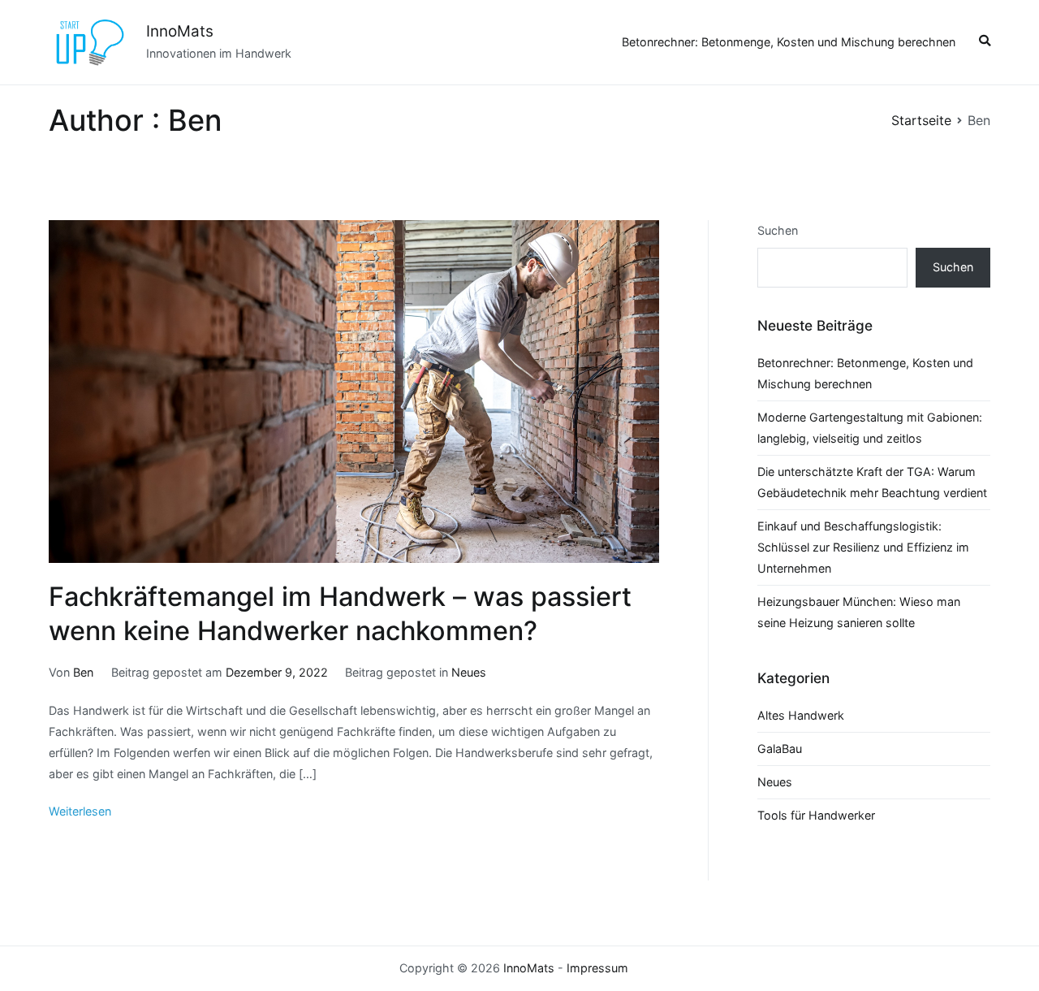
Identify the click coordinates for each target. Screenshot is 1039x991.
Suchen (777, 230)
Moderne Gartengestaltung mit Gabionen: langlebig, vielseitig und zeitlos (869, 427)
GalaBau (779, 748)
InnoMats (179, 31)
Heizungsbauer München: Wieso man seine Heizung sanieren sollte (858, 612)
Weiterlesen (80, 811)
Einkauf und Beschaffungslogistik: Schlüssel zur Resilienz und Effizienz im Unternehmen (863, 547)
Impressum (597, 968)
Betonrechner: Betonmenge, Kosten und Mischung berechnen (788, 42)
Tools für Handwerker (816, 815)
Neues (468, 672)
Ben (83, 672)
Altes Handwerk (800, 715)
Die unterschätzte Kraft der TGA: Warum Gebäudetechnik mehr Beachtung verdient (872, 482)
